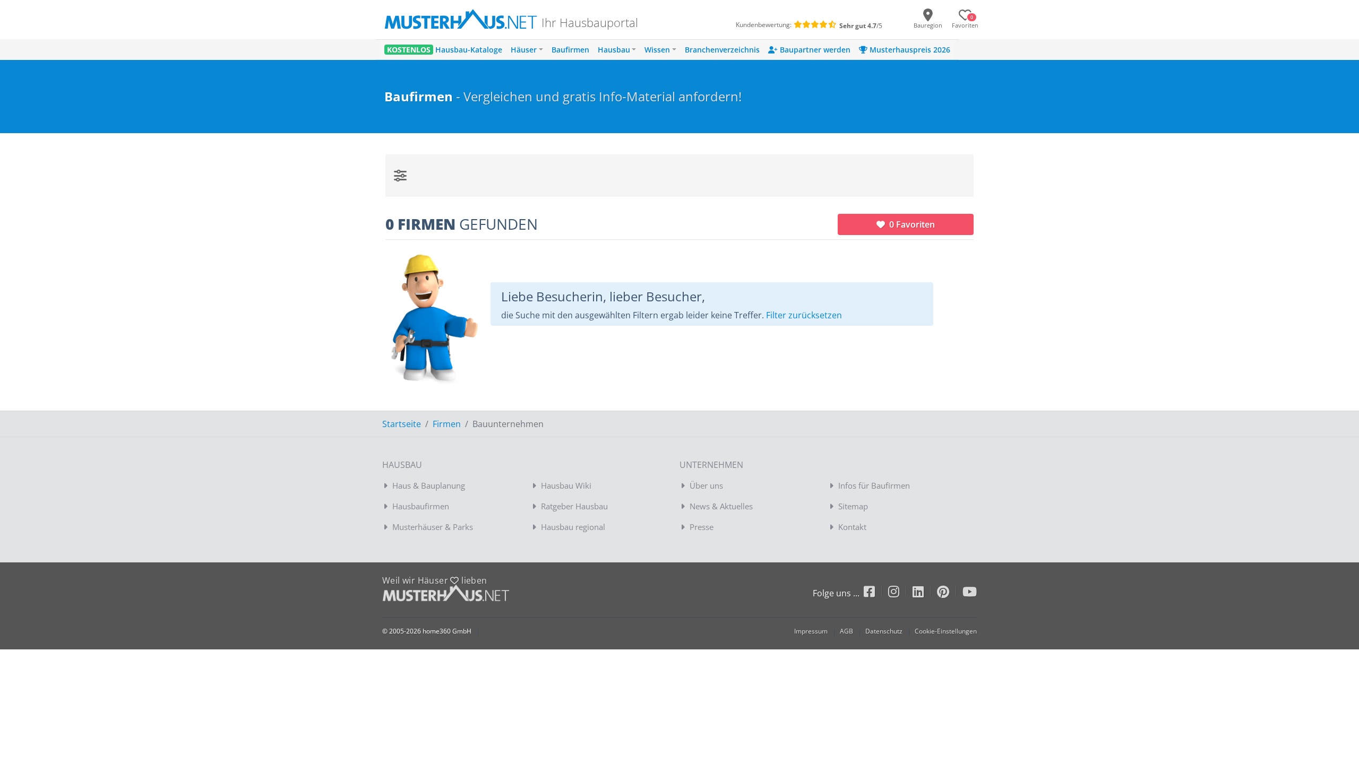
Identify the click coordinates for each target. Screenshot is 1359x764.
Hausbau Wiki (566, 485)
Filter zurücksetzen (804, 315)
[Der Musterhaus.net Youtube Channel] (969, 593)
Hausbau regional (573, 527)
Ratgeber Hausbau (574, 506)
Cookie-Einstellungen (946, 631)
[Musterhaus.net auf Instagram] (900, 593)
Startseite (401, 424)
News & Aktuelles (721, 506)
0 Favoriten (911, 224)
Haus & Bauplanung (428, 485)
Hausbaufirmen (420, 506)
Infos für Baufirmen (874, 485)
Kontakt (852, 527)
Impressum (811, 631)
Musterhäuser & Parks (432, 527)
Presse (701, 527)
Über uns (706, 485)
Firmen (447, 424)
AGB (846, 631)
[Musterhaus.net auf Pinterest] (949, 593)
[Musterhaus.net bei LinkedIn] (925, 593)
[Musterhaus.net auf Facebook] (876, 593)
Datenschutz (883, 631)
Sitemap (853, 506)
